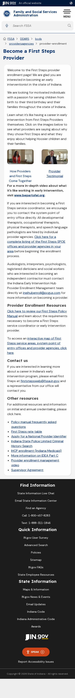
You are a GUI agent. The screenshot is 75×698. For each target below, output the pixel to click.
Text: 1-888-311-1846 (35, 523)
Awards (36, 626)
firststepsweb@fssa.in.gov (40, 381)
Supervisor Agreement (27, 470)
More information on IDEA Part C (34, 455)
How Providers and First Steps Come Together (20, 176)
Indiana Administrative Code (36, 619)
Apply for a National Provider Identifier (38, 436)
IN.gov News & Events (36, 597)
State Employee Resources (36, 574)
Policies (36, 552)
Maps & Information (36, 589)
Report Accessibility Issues (36, 661)
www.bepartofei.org (29, 195)
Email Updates (36, 604)
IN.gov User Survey (36, 537)
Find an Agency (36, 508)
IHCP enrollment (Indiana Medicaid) (36, 451)
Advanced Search (36, 545)
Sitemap (36, 560)
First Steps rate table (26, 431)
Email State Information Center (36, 500)
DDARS (24, 39)
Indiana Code (36, 611)
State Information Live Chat (35, 493)
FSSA (11, 39)
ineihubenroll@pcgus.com (41, 293)
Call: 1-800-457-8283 (36, 515)
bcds (38, 39)
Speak (35, 652)
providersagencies (21, 43)
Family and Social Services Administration (35, 13)
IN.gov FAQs (35, 567)
